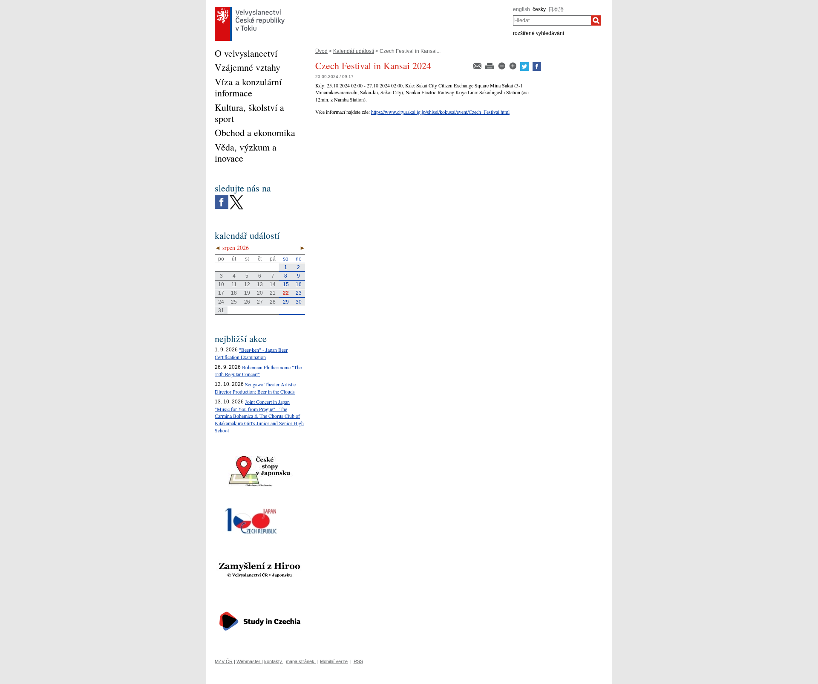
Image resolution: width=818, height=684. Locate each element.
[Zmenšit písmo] (502, 65)
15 (286, 284)
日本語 (556, 9)
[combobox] (552, 20)
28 (273, 302)
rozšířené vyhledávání (538, 33)
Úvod (321, 51)
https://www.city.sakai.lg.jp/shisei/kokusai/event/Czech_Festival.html (440, 111)
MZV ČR (224, 661)
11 (234, 284)
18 (234, 293)
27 (260, 302)
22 (286, 293)
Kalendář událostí (353, 51)
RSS (358, 661)
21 (273, 293)
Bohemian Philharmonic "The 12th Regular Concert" (258, 371)
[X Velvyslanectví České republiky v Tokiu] (236, 197)
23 (299, 293)
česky (539, 9)
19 (247, 293)
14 (273, 284)
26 (247, 302)
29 (286, 302)
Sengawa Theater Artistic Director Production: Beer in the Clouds (255, 388)
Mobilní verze (334, 661)
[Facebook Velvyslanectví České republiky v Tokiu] (221, 197)
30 (299, 302)
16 (299, 284)
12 (247, 284)
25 (234, 302)
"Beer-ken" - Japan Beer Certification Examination (251, 353)
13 (260, 284)
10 (221, 284)
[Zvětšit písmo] (513, 65)
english (521, 9)
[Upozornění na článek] (478, 65)
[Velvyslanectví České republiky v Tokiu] (250, 9)
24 (221, 302)
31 (221, 310)
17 (221, 293)
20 (260, 293)
